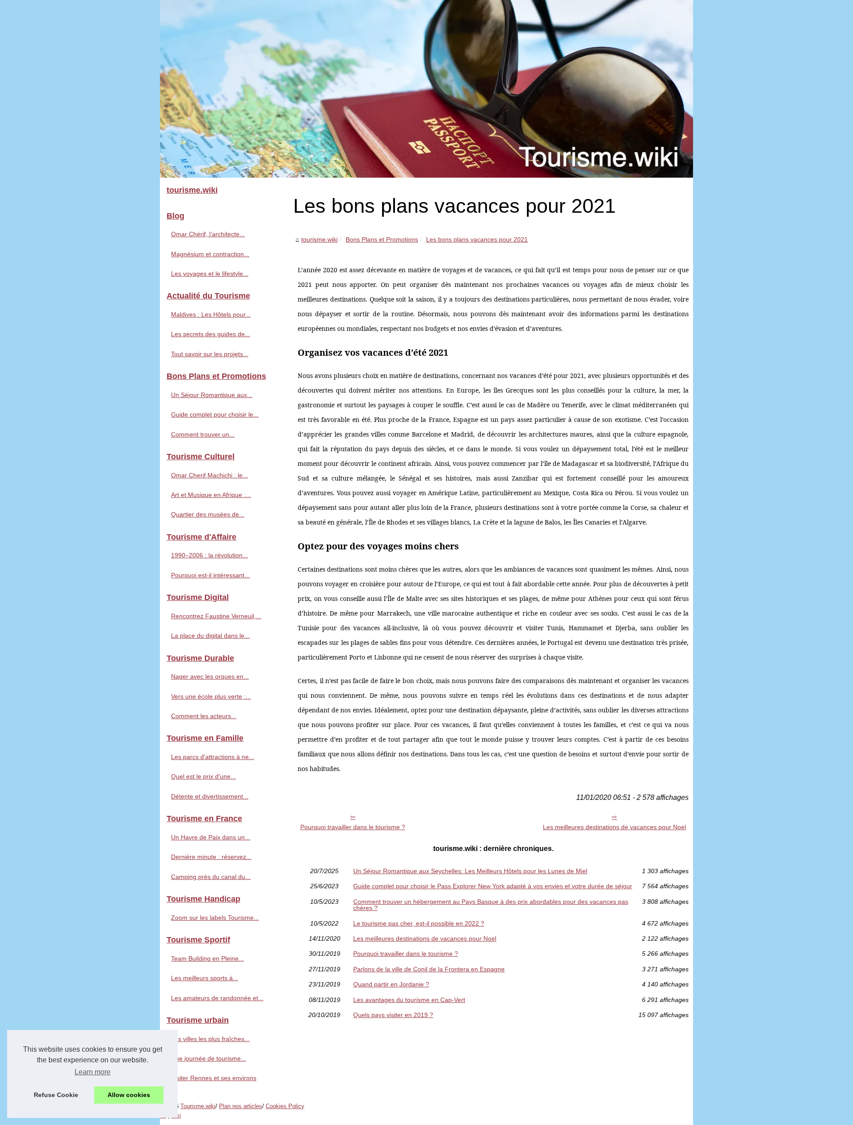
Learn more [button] (93, 1072)
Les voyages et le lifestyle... (209, 273)
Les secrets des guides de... (210, 334)
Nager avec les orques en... (210, 676)
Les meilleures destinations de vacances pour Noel (614, 827)
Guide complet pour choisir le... (215, 414)
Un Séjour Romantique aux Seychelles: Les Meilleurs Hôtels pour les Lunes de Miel (470, 871)
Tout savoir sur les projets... (209, 354)
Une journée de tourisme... (208, 1058)
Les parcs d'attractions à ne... (212, 756)
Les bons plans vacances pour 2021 (477, 239)
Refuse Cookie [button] (56, 1094)
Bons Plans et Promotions (382, 239)
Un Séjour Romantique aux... (211, 394)
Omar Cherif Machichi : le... (209, 475)
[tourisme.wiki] (426, 89)
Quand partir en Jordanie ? (391, 984)
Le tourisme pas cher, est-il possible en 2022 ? (418, 923)
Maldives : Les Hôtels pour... (211, 314)
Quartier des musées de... (207, 514)
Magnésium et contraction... (210, 254)
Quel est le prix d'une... (203, 776)
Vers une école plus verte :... (211, 696)
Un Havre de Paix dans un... (210, 837)
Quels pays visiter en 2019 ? (393, 1015)
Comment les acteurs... (203, 716)
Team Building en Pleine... (207, 958)
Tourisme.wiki (197, 1106)
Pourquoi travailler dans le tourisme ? (352, 827)
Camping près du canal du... (211, 876)
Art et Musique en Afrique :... (211, 494)
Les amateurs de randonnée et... (217, 998)
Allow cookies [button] (129, 1094)
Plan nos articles (240, 1106)
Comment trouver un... (203, 434)
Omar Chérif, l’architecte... (208, 234)
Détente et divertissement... (209, 796)
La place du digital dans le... (210, 635)
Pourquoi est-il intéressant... (210, 575)
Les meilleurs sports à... (204, 978)
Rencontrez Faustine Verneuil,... (216, 616)
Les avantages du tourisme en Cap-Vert (409, 1000)
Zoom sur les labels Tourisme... (215, 917)
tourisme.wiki (319, 239)
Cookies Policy (285, 1106)
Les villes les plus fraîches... (210, 1038)
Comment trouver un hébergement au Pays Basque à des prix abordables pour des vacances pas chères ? (490, 904)
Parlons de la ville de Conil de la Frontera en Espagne (429, 969)
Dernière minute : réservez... (211, 856)
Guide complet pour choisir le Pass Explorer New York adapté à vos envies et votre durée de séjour (492, 886)
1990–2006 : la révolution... (209, 555)
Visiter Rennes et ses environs (213, 1077)
